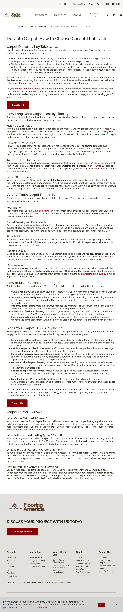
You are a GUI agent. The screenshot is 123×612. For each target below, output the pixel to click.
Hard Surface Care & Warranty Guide (61, 566)
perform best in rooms (44, 154)
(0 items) (120, 14)
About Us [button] (76, 15)
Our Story (79, 557)
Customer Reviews (83, 564)
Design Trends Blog (37, 561)
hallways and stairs (39, 211)
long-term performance (95, 168)
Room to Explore (82, 561)
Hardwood (11, 561)
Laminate (10, 567)
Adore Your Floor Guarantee (82, 568)
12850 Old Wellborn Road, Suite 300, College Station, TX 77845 (46, 583)
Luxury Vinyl (11, 557)
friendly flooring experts (27, 88)
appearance (58, 373)
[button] (107, 14)
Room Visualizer (36, 557)
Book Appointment (23, 531)
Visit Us (63, 4)
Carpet (40, 26)
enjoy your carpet (69, 83)
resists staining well (103, 131)
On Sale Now (12, 576)
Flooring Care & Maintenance (59, 572)
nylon (62, 424)
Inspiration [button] (58, 15)
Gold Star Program (83, 572)
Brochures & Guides (37, 567)
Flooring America (13, 26)
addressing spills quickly (93, 274)
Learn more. (41, 607)
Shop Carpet (18, 105)
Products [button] (39, 15)
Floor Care (11, 573)
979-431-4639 (113, 4)
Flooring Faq (28, 26)
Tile (8, 570)
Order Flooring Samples (104, 562)
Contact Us (94, 14)
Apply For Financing (106, 571)
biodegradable (44, 183)
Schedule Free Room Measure (107, 567)
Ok (101, 605)
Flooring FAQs (35, 564)
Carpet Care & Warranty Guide (59, 561)
